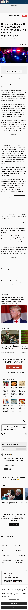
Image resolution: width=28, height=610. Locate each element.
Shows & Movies (5, 545)
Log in (22, 372)
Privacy (3, 565)
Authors (3, 557)
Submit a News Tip (19, 562)
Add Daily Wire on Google (14, 71)
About (2, 552)
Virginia (4, 76)
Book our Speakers (6, 560)
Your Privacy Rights (19, 550)
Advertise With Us (5, 555)
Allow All (14, 607)
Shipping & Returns (19, 557)
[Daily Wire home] (14, 16)
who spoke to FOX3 (12, 236)
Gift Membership (19, 548)
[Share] (25, 44)
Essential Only (14, 603)
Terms (3, 562)
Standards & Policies (19, 560)
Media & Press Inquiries (20, 555)
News (2, 543)
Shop (2, 548)
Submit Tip (14, 524)
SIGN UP (24, 15)
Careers (16, 543)
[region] (14, 597)
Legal (16, 552)
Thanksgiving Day (6, 87)
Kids (2, 550)
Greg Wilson (4, 38)
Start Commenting (14, 367)
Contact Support (19, 545)
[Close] (26, 587)
